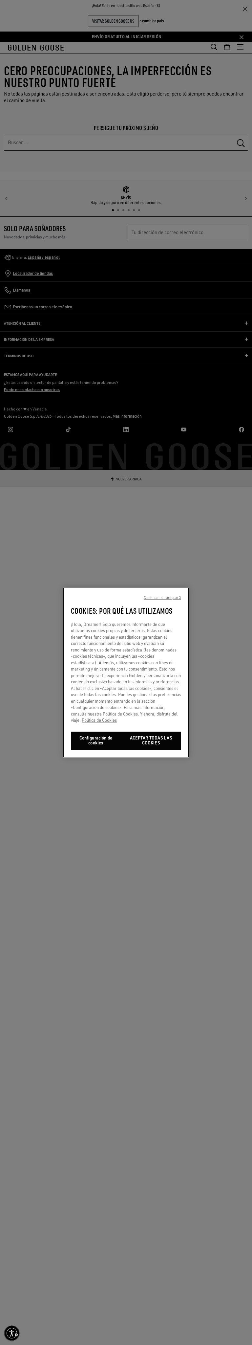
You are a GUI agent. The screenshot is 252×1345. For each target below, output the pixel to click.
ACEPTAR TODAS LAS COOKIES (151, 740)
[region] (126, 672)
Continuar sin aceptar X (162, 598)
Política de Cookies (99, 720)
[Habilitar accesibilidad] (12, 1333)
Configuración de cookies (95, 740)
